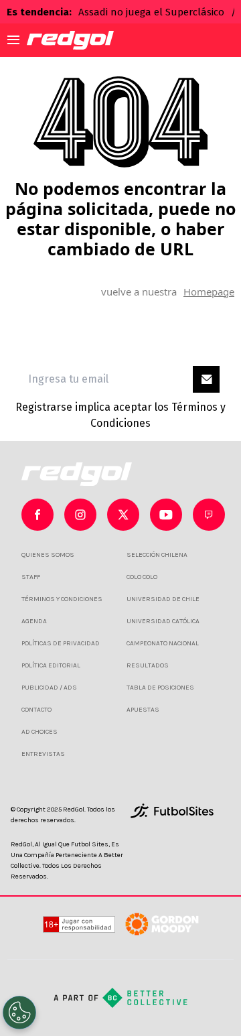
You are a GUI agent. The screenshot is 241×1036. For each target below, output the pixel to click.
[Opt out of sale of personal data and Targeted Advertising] (19, 1012)
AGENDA (34, 621)
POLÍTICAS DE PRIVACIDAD (60, 643)
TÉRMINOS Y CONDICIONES (61, 599)
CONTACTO (36, 710)
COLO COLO (142, 577)
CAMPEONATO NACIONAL (163, 643)
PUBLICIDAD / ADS (49, 688)
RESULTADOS (148, 665)
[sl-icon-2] (123, 515)
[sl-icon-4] (209, 515)
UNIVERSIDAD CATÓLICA (163, 621)
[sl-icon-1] (80, 515)
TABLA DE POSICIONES (160, 688)
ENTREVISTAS (43, 754)
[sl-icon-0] (37, 515)
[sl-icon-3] (166, 515)
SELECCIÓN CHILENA (157, 555)
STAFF (30, 577)
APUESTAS (143, 710)
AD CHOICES (39, 732)
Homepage (208, 291)
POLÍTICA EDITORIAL (50, 665)
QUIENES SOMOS (47, 555)
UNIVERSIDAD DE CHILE (163, 599)
